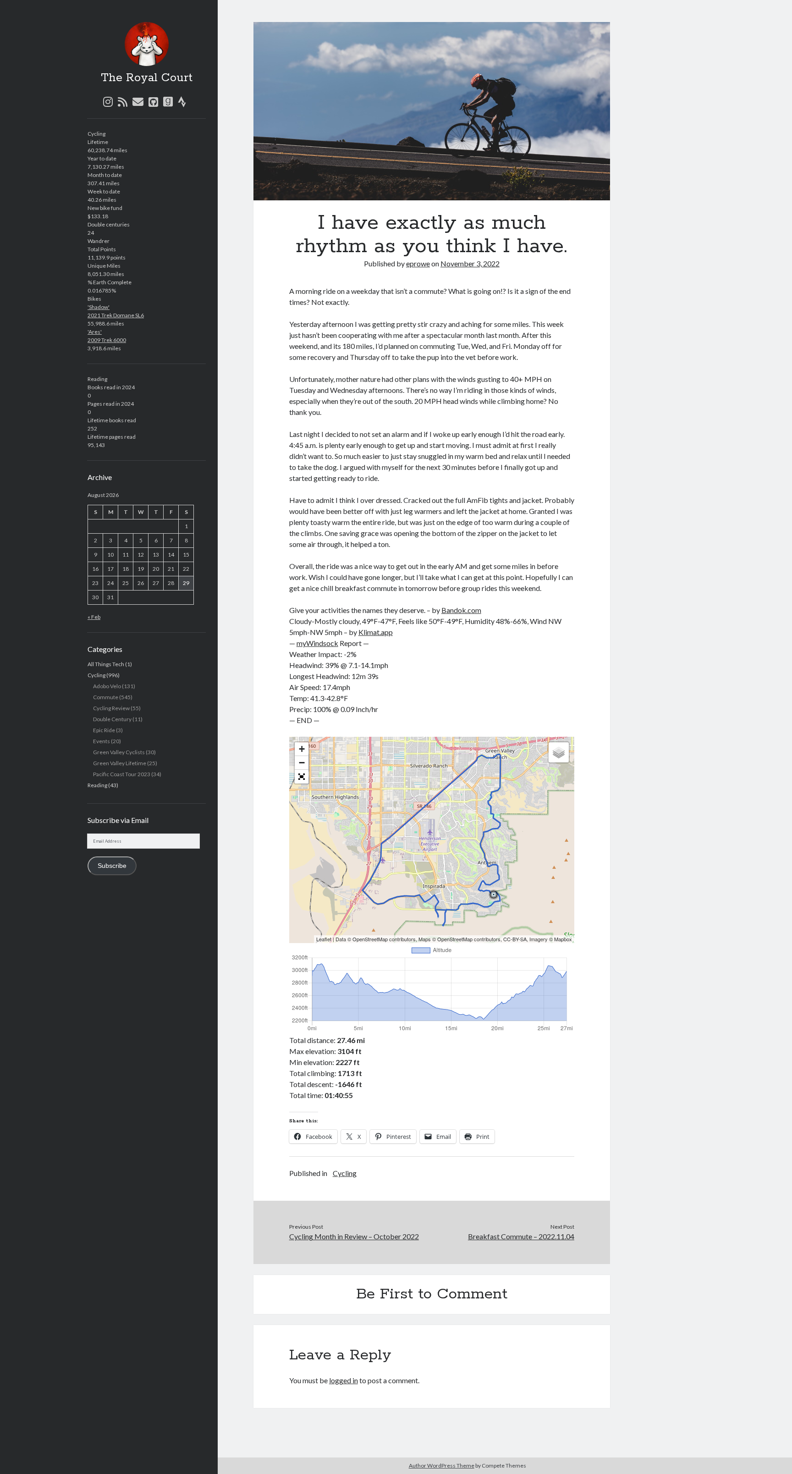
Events (101, 741)
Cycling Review (111, 708)
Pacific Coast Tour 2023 (121, 774)
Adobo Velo (107, 686)
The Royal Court (146, 78)
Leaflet (323, 939)
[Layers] (559, 752)
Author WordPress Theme (441, 1465)
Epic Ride (104, 730)
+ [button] (302, 749)
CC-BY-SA (515, 939)
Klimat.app (375, 632)
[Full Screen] (301, 777)
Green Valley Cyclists (119, 752)
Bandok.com (461, 610)
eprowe (418, 263)
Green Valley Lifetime (119, 763)
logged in (343, 1380)
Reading (97, 785)
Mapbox (563, 939)
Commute (105, 697)
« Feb (94, 616)
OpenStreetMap (370, 939)
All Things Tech (106, 664)
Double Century (112, 719)
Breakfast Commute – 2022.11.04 (521, 1236)
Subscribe (112, 865)
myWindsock (317, 643)
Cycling (96, 675)
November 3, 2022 (470, 263)
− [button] (302, 762)
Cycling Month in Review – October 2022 (354, 1236)
